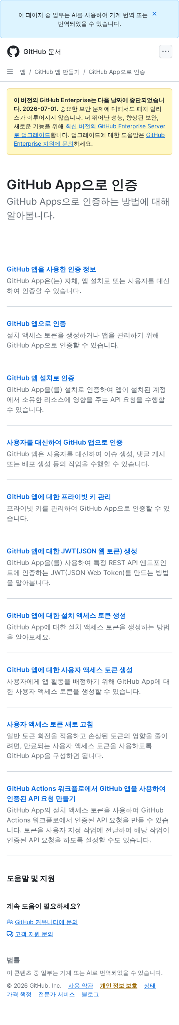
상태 (150, 985)
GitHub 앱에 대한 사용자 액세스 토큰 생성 (70, 669)
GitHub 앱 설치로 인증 (41, 378)
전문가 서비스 (56, 994)
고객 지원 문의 (34, 933)
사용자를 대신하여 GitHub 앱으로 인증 (65, 442)
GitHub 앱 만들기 (57, 71)
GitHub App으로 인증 (117, 71)
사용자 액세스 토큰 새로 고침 (50, 724)
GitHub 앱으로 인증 (36, 323)
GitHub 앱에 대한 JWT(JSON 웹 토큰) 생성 (72, 551)
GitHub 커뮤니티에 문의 (46, 921)
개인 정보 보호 (118, 985)
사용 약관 (80, 985)
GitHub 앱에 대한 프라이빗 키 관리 (59, 496)
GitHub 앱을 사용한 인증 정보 (51, 269)
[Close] (155, 13)
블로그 (90, 994)
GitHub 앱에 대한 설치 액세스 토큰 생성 (66, 615)
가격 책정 (19, 994)
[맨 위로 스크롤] (160, 1006)
